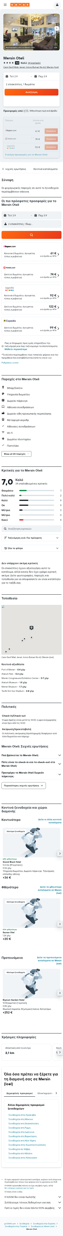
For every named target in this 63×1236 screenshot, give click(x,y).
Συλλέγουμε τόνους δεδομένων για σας (28, 1202)
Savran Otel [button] (9, 932)
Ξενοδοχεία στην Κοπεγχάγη (22, 1157)
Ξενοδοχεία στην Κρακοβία (22, 1115)
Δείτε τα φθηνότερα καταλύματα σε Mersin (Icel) (49, 890)
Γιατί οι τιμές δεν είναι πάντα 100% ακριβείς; (30, 1207)
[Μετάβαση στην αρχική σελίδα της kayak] (20, 5)
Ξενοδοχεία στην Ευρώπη (44, 1223)
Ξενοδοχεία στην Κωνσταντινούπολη (27, 1145)
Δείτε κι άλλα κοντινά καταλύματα (49, 821)
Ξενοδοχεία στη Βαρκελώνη (22, 1136)
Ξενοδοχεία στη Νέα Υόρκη (22, 1140)
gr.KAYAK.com (10, 1223)
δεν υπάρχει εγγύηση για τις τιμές (19, 1188)
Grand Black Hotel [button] (12, 862)
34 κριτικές (34, 62)
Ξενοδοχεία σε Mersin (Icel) (42, 1226)
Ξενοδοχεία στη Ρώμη (19, 1127)
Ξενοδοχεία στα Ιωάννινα (21, 1132)
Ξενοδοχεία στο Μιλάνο (20, 1153)
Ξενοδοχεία (24, 1223)
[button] (5, 4)
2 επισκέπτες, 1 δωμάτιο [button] (20, 84)
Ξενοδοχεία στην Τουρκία (16, 1226)
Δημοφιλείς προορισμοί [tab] (19, 1093)
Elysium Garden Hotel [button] (13, 1000)
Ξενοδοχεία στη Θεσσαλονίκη (23, 1123)
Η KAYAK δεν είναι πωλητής (20, 1196)
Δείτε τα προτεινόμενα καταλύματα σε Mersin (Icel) (49, 960)
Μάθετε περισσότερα (16, 349)
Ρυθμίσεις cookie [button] (10, 362)
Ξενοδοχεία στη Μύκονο (20, 1119)
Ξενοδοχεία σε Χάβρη (19, 1149)
